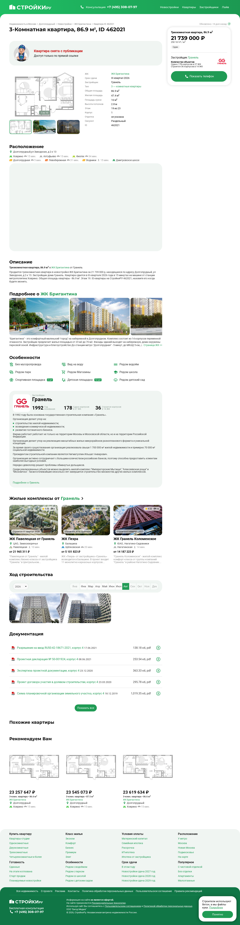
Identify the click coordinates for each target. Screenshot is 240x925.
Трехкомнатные (18, 852)
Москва (182, 843)
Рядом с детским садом (79, 880)
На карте (183, 856)
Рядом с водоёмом (76, 866)
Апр (97, 586)
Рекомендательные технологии (109, 903)
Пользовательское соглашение (154, 891)
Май (104, 586)
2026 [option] (18, 586)
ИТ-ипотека (128, 852)
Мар (90, 586)
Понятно (217, 914)
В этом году (128, 866)
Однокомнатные (18, 843)
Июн (112, 586)
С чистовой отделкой (190, 866)
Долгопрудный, (22, 151)
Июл (119, 586)
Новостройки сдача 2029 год (138, 880)
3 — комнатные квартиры (126, 86)
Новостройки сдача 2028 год (138, 876)
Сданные (14, 866)
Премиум (71, 852)
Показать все (85, 708)
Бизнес (70, 847)
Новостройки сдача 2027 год (138, 871)
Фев (83, 586)
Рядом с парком (75, 871)
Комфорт (71, 843)
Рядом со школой (76, 876)
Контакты (73, 891)
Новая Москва (186, 847)
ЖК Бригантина (120, 73)
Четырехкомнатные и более (25, 856)
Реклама (60, 891)
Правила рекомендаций (188, 891)
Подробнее (216, 907)
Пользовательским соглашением (123, 906)
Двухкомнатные (18, 847)
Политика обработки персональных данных (107, 891)
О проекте (46, 891)
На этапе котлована (20, 871)
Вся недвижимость (27, 891)
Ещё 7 (68, 127)
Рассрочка (128, 847)
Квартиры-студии (19, 838)
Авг (126, 586)
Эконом (70, 838)
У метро (182, 838)
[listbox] (21, 586)
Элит (68, 856)
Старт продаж (17, 876)
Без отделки (185, 871)
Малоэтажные (186, 880)
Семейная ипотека (132, 843)
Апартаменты (186, 876)
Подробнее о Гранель (26, 482)
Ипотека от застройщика (136, 856)
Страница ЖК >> (153, 345)
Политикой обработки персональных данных (168, 906)
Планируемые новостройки (25, 880)
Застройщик (42, 398)
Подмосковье (186, 852)
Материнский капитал (134, 838)
